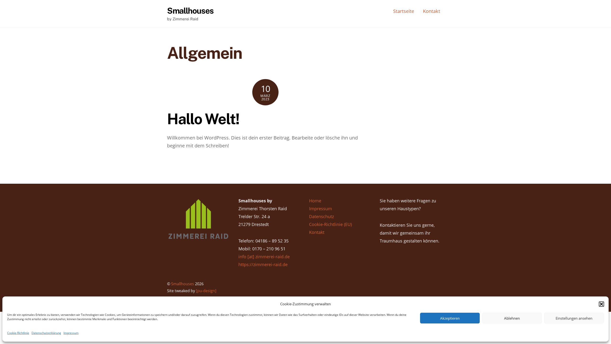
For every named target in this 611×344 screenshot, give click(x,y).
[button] (601, 304)
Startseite (403, 11)
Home (315, 201)
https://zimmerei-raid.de (263, 264)
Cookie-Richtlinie (18, 333)
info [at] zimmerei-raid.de (264, 256)
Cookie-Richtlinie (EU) (330, 224)
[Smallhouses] (198, 238)
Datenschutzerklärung (46, 333)
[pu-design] (206, 290)
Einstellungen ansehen (574, 318)
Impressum (71, 333)
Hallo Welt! (203, 119)
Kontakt (431, 11)
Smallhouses (182, 283)
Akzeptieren (450, 318)
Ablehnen (512, 318)
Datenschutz (321, 216)
